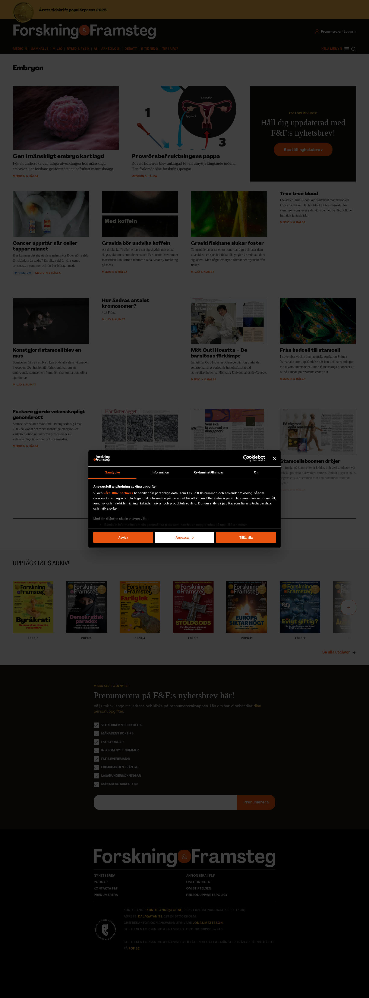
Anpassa (182, 537)
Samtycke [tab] (112, 472)
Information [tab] (160, 472)
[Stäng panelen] (274, 458)
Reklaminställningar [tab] (208, 472)
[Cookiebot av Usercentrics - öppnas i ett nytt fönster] (246, 458)
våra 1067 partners (118, 493)
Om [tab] (256, 472)
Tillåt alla (246, 537)
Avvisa (123, 537)
